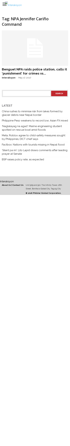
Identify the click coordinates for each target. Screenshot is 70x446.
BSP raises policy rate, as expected (23, 159)
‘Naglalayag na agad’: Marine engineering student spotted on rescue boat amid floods (32, 128)
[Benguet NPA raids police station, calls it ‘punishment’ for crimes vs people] (35, 48)
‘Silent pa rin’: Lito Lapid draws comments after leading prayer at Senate (34, 152)
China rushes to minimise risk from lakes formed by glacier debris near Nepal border (32, 113)
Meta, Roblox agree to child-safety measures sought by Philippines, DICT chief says (33, 137)
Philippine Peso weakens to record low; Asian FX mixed (35, 120)
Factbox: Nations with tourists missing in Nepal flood (33, 144)
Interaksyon (8, 77)
